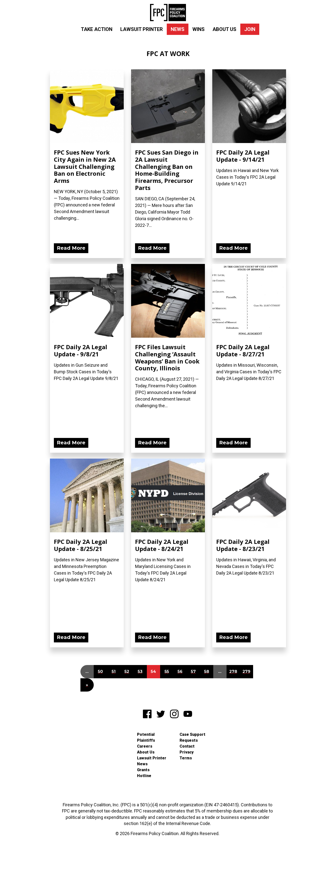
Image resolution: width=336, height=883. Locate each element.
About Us (224, 29)
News (177, 29)
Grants (143, 769)
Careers (144, 746)
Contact (187, 746)
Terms (186, 758)
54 (153, 671)
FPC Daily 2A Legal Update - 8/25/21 (80, 545)
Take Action (96, 29)
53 (140, 671)
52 (126, 671)
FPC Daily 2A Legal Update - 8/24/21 (161, 545)
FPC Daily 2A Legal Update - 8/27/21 (243, 350)
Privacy (187, 752)
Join (249, 29)
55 (167, 671)
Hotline (144, 775)
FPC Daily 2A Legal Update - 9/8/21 (80, 350)
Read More (71, 248)
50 (100, 671)
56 (180, 671)
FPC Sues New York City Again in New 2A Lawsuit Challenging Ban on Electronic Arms (85, 166)
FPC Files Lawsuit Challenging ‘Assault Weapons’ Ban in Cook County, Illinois (167, 357)
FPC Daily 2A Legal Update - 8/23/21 (243, 545)
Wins (198, 29)
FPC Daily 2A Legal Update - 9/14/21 (243, 155)
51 (114, 671)
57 (193, 671)
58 (206, 671)
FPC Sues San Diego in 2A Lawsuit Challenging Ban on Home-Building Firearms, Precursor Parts (167, 170)
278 (233, 671)
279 (246, 671)
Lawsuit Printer (141, 29)
